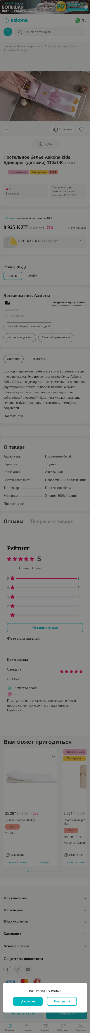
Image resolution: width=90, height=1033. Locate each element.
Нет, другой (62, 1001)
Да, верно (28, 1001)
